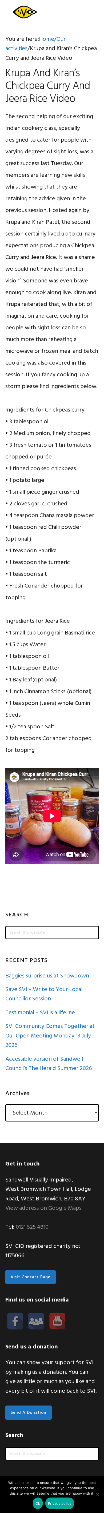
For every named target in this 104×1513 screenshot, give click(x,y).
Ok (37, 1503)
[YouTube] (57, 1321)
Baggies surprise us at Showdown (47, 976)
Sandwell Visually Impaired (24, 12)
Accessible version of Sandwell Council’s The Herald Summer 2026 (48, 1064)
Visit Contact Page (30, 1277)
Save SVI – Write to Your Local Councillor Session (43, 994)
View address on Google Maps (43, 1208)
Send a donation (28, 1412)
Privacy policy (59, 1503)
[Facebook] (15, 1321)
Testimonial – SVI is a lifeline (40, 1012)
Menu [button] (92, 12)
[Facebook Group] (36, 1321)
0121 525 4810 (32, 1227)
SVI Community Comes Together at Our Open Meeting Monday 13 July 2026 (50, 1036)
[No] (97, 1494)
